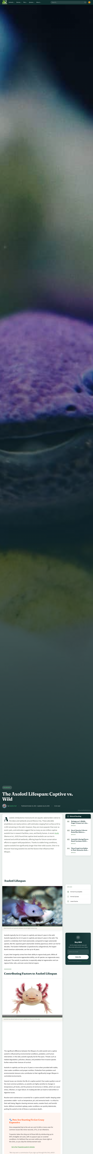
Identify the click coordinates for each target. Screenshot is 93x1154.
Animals (11, 2)
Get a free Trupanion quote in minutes (23, 1147)
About (38, 2)
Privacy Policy (85, 961)
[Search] (85, 2)
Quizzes (31, 2)
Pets (24, 2)
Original (26, 925)
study (57, 833)
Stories (18, 2)
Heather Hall (13, 806)
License (30, 925)
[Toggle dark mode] (89, 2)
